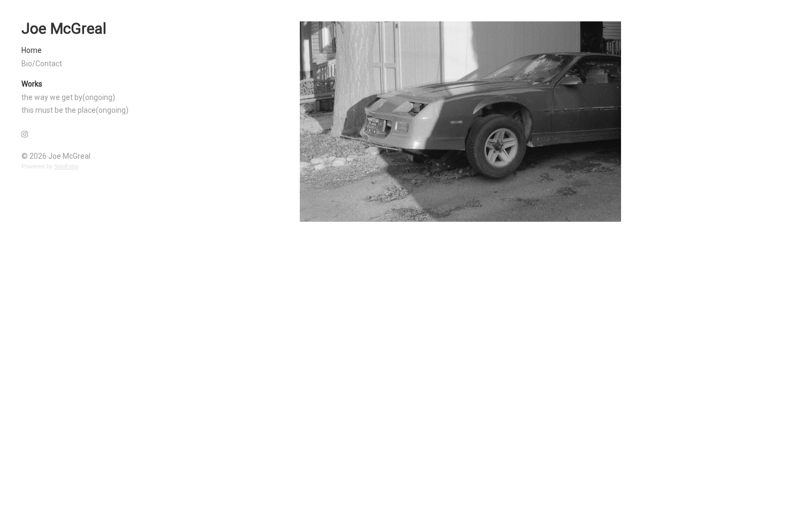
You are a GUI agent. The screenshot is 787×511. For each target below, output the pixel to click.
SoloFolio (66, 166)
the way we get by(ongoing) (68, 97)
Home (31, 50)
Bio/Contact (41, 63)
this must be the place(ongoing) (74, 110)
